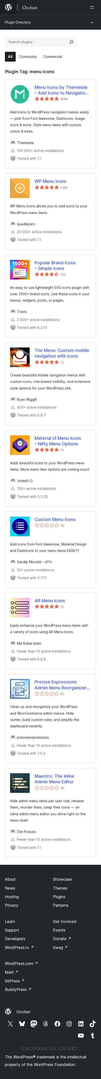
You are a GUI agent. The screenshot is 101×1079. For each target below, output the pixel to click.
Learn (10, 921)
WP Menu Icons (50, 181)
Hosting (12, 896)
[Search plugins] (71, 42)
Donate (62, 938)
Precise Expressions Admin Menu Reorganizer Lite (61, 685)
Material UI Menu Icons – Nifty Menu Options (58, 441)
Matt (12, 972)
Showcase (62, 879)
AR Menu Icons (50, 600)
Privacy (11, 905)
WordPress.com (21, 963)
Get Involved (64, 921)
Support (12, 930)
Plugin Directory (18, 22)
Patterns (60, 905)
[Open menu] (93, 7)
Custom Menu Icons (55, 519)
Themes (60, 888)
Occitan (23, 1011)
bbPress (15, 980)
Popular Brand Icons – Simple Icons (55, 265)
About (10, 879)
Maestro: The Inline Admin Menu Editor (54, 778)
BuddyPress (18, 989)
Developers (15, 938)
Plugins (59, 896)
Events (59, 930)
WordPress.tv (19, 947)
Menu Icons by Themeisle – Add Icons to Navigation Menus (61, 90)
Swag (60, 947)
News (10, 888)
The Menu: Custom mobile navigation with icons (62, 353)
